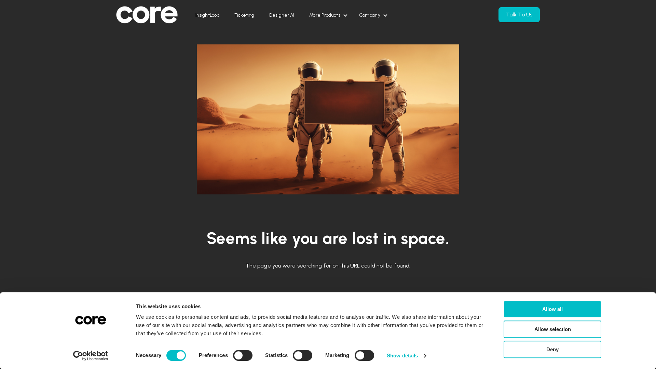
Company (369, 15)
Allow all (552, 309)
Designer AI (281, 15)
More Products (324, 15)
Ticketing (244, 15)
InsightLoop (207, 15)
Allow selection (552, 329)
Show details (402, 355)
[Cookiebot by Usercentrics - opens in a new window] (91, 356)
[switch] (242, 355)
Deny (552, 349)
